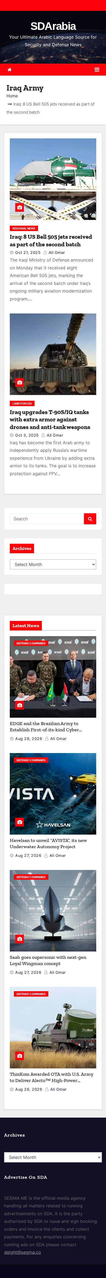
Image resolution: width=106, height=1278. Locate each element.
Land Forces (22, 403)
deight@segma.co (22, 1252)
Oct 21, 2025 (27, 252)
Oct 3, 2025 (27, 435)
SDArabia (53, 26)
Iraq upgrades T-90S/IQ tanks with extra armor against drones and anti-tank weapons (50, 419)
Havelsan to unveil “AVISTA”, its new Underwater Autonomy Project (48, 843)
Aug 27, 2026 (28, 855)
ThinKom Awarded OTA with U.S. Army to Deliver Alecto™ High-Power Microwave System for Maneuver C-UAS (53, 1080)
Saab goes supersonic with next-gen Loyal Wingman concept (48, 960)
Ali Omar (56, 252)
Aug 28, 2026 (28, 738)
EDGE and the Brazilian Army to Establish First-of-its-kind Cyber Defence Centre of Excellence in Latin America (49, 732)
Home (12, 95)
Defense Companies (31, 643)
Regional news (24, 228)
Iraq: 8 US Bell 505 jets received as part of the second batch (51, 240)
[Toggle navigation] (97, 69)
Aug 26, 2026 (28, 1089)
